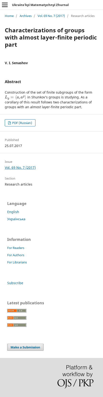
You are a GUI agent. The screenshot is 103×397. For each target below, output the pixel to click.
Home (9, 16)
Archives (26, 16)
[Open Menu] (5, 5)
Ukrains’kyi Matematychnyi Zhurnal (40, 5)
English (13, 212)
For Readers (15, 248)
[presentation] (15, 97)
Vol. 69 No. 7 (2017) (51, 16)
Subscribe (15, 283)
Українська (16, 219)
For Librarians (17, 262)
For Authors (15, 255)
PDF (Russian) (21, 123)
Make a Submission (25, 347)
